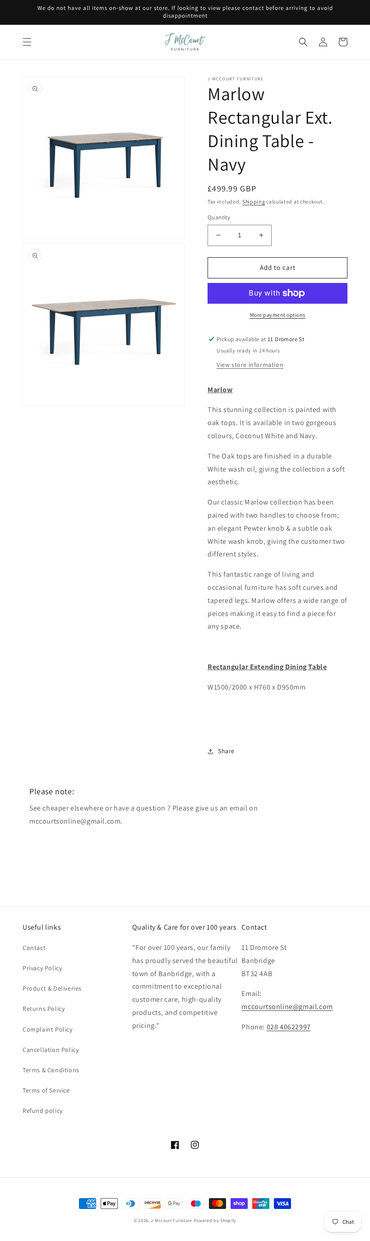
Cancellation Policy (51, 1050)
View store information (250, 365)
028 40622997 (289, 1027)
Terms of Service (46, 1090)
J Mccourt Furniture (171, 1220)
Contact (34, 948)
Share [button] (226, 751)
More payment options (277, 314)
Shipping (253, 201)
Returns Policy (44, 1009)
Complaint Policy (48, 1029)
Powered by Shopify (215, 1220)
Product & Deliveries (52, 988)
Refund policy (43, 1111)
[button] (27, 42)
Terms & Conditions (51, 1070)
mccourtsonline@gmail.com (287, 1006)
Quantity (219, 217)
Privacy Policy (42, 968)
